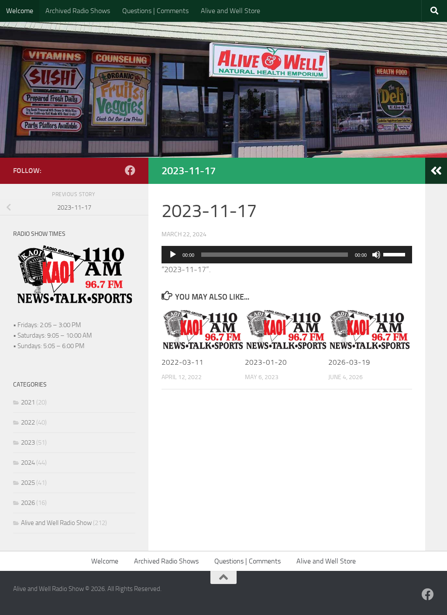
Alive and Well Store (230, 11)
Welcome (19, 11)
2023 (28, 442)
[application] (287, 254)
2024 (28, 462)
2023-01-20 (266, 362)
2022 (28, 422)
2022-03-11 (182, 362)
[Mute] (376, 254)
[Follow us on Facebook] (130, 170)
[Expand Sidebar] (436, 171)
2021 (28, 402)
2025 (28, 483)
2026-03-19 (349, 362)
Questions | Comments (155, 11)
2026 (28, 503)
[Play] (172, 254)
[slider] (395, 254)
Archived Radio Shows (77, 11)
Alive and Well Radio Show (56, 523)
